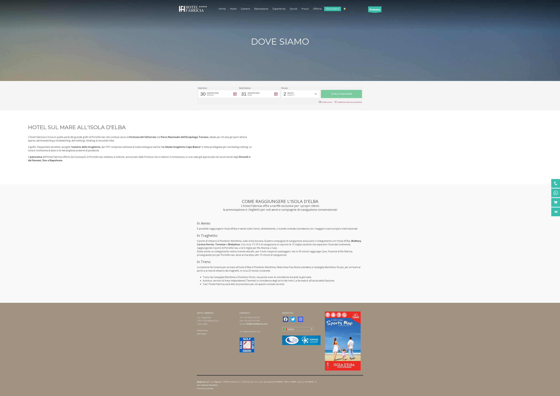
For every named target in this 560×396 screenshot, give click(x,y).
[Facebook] (285, 319)
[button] (218, 94)
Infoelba (210, 388)
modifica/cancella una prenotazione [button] (349, 102)
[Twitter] (293, 319)
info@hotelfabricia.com (257, 323)
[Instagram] (300, 319)
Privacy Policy (202, 330)
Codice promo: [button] (327, 102)
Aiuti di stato (202, 334)
